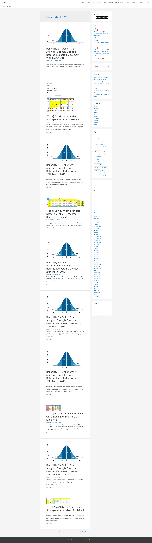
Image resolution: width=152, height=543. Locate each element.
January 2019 (96, 294)
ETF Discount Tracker (97, 2)
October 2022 (97, 240)
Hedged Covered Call (108, 2)
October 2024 (97, 202)
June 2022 (96, 248)
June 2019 (96, 284)
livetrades (96, 110)
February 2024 (97, 216)
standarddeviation (101, 167)
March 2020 (96, 270)
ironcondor (101, 148)
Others (146, 2)
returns (98, 164)
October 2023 (97, 224)
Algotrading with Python (119, 2)
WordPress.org (97, 312)
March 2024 (96, 214)
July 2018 (96, 296)
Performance (134, 2)
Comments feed (97, 310)
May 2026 (96, 186)
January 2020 (97, 274)
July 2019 (96, 282)
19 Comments (49, 219)
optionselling (98, 159)
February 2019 (97, 292)
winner (95, 120)
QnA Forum (81, 2)
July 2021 (96, 262)
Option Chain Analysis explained (100, 56)
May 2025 (96, 188)
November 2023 (97, 222)
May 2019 (96, 286)
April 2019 (96, 288)
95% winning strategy (98, 31)
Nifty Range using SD (98, 37)
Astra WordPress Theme (87, 539)
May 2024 (96, 210)
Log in (95, 306)
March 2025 (96, 192)
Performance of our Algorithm (100, 51)
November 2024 (97, 200)
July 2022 (96, 246)
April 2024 (96, 212)
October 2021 (96, 256)
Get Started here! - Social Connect (101, 33)
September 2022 (97, 242)
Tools (127, 2)
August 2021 (96, 260)
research (96, 112)
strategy (97, 170)
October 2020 (97, 266)
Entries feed (96, 308)
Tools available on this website (100, 49)
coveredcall (97, 141)
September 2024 (97, 204)
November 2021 (97, 254)
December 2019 (97, 276)
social (95, 114)
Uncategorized (97, 118)
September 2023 (97, 226)
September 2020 (97, 268)
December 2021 (97, 252)
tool (102, 170)
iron (96, 148)
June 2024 (96, 208)
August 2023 (96, 228)
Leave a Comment (50, 60)
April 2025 (96, 190)
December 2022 (97, 236)
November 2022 (97, 238)
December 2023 (97, 220)
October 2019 (96, 280)
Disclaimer (141, 2)
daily (56, 60)
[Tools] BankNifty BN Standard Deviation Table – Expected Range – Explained (63, 213)
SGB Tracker (88, 2)
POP (103, 159)
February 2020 (97, 272)
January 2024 (97, 218)
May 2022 (96, 250)
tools (56, 122)
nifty (104, 151)
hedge (96, 146)
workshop (96, 122)
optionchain (99, 156)
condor (103, 139)
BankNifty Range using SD (99, 35)
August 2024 (96, 206)
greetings (96, 108)
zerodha (95, 124)
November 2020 (97, 264)
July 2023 (96, 230)
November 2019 (97, 278)
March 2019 (96, 290)
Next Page (83, 531)
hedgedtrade (103, 146)
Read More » (49, 71)
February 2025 (97, 194)
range (97, 161)
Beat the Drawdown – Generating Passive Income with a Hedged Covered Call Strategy (101, 79)
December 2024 (97, 198)
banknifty (98, 136)
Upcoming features (98, 58)
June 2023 (96, 232)
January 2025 (97, 196)
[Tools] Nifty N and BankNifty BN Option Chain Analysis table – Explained (64, 416)
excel (96, 144)
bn (97, 139)
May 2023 (96, 234)
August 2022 (96, 244)
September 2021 (97, 258)
